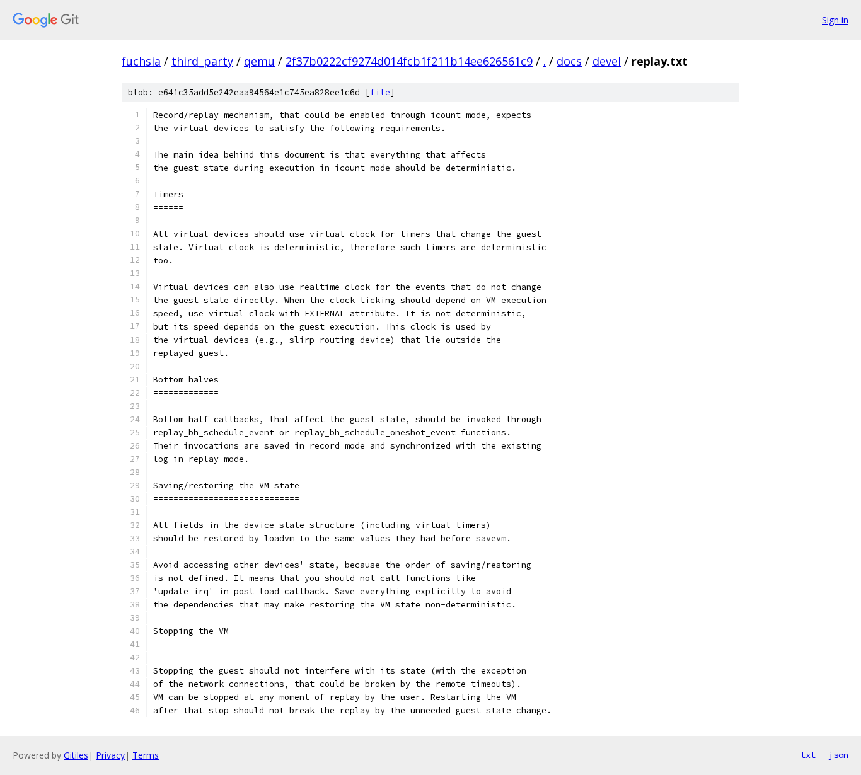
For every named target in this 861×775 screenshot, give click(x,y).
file (380, 92)
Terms (145, 755)
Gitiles (76, 755)
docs (569, 61)
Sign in (835, 20)
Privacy (110, 755)
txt (808, 755)
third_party (202, 61)
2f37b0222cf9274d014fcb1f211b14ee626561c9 (409, 61)
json (838, 755)
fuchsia (141, 61)
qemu (259, 61)
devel (606, 61)
